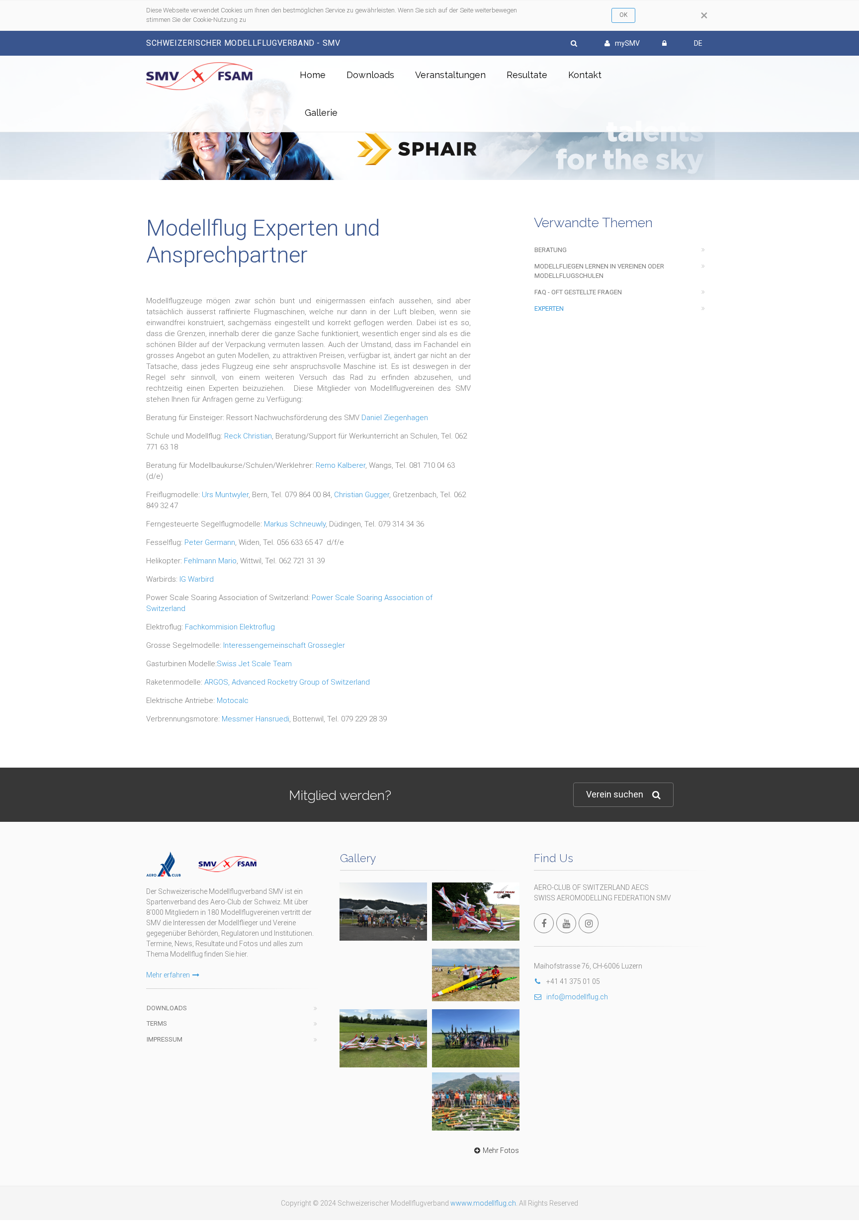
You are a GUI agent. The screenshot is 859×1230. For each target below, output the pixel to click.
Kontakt (584, 75)
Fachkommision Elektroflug (230, 626)
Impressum (164, 1039)
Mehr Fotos (501, 1150)
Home (313, 75)
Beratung (550, 250)
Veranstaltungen (450, 75)
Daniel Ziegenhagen (394, 417)
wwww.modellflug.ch (483, 1203)
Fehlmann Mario (210, 560)
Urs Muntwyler (225, 494)
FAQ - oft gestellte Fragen (578, 292)
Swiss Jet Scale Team (254, 663)
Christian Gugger (361, 494)
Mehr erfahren (168, 975)
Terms (157, 1023)
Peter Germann (209, 542)
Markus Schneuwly (295, 524)
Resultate (527, 75)
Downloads (370, 75)
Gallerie (321, 112)
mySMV (627, 43)
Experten (549, 308)
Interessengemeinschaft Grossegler (284, 645)
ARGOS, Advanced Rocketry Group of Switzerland (287, 682)
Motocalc (233, 700)
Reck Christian (248, 436)
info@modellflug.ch (577, 997)
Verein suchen (614, 794)
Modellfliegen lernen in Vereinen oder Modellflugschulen (599, 271)
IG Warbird (196, 579)
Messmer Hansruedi (255, 718)
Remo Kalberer (340, 465)
